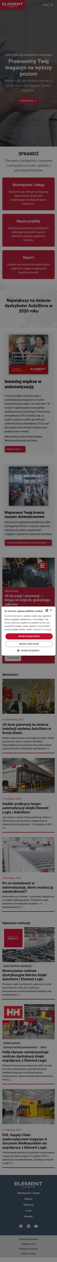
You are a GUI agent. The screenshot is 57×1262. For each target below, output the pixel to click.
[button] (28, 650)
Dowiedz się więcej (42, 629)
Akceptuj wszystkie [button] (28, 636)
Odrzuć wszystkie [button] (29, 644)
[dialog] (28, 631)
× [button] (51, 610)
